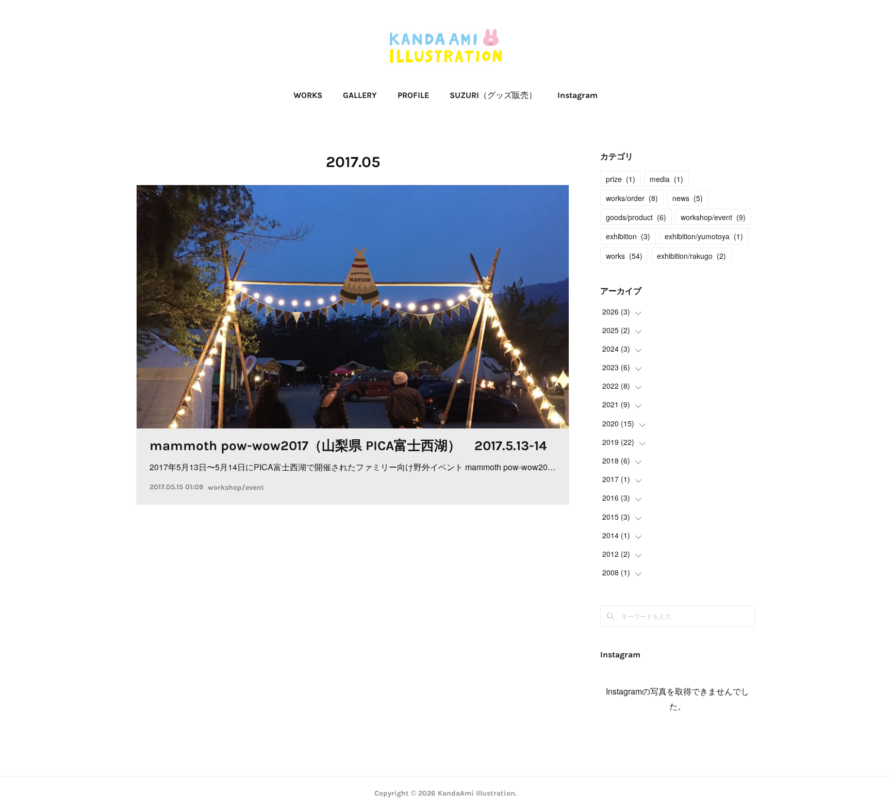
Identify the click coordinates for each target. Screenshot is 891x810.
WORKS (307, 95)
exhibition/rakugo (691, 256)
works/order (632, 198)
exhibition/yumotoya (704, 236)
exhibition (628, 236)
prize (620, 179)
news (687, 198)
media (666, 179)
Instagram (577, 95)
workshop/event (236, 487)
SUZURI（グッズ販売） (493, 95)
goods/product (636, 217)
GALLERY (360, 95)
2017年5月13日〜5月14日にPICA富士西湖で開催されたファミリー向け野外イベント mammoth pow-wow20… (353, 467)
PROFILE (413, 95)
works (624, 256)
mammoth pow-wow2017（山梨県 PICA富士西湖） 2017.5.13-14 (348, 446)
